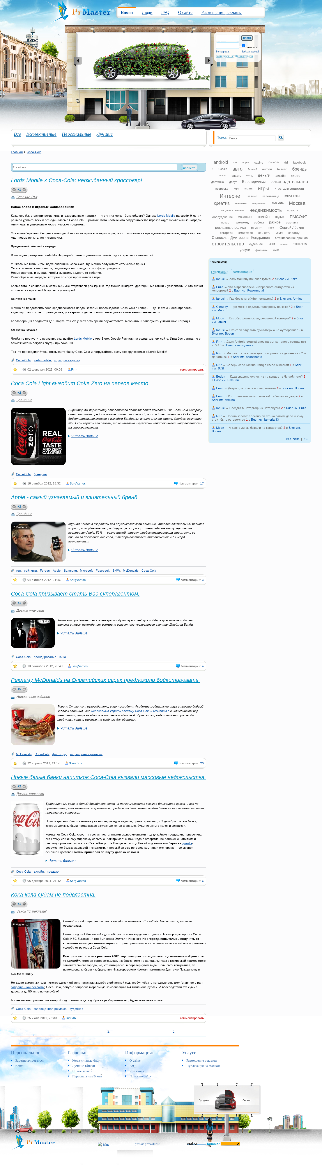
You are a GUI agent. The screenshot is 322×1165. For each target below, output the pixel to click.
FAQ (165, 12)
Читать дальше (84, 436)
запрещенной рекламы (27, 987)
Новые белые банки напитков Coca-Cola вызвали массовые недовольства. (108, 777)
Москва (297, 203)
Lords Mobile (166, 215)
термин (284, 244)
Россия (270, 228)
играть (248, 188)
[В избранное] (15, 369)
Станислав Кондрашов (291, 237)
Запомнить (251, 47)
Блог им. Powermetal (249, 290)
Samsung (70, 570)
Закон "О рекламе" (31, 911)
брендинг (40, 474)
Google (222, 169)
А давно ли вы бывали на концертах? (256, 427)
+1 (19, 189)
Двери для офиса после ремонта (252, 388)
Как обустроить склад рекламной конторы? (260, 318)
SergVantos (78, 483)
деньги (264, 175)
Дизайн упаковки (30, 610)
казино (252, 196)
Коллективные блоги (86, 1060)
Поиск (221, 137)
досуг (233, 182)
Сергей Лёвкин (292, 227)
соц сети (264, 232)
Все (17, 133)
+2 (19, 392)
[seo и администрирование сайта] (104, 1144)
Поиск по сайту (140, 1076)
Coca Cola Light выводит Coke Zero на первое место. (80, 383)
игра (236, 188)
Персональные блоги (87, 1076)
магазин (241, 203)
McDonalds (130, 570)
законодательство (289, 181)
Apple (57, 570)
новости (292, 210)
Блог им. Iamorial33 (265, 419)
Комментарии (242, 272)
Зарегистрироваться (29, 1060)
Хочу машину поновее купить (250, 279)
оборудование (222, 217)
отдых (280, 217)
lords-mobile (42, 360)
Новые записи (82, 1071)
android (221, 162)
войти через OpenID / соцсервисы (234, 56)
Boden (220, 376)
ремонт (256, 227)
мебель (278, 203)
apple (245, 162)
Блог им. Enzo (287, 279)
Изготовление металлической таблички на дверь (263, 396)
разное (275, 222)
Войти (19, 1065)
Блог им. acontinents (247, 356)
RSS (305, 439)
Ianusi (220, 279)
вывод (249, 175)
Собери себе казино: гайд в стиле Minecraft (257, 365)
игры (263, 188)
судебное (76, 1008)
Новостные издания (33, 697)
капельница (270, 196)
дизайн (187, 843)
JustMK (71, 1018)
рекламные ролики (230, 227)
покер (225, 222)
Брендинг (24, 400)
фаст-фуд (59, 754)
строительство (228, 244)
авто (237, 169)
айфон (267, 169)
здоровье (221, 188)
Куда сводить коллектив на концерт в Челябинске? (266, 376)
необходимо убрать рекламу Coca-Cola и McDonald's (130, 711)
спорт (279, 232)
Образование (245, 217)
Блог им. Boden (223, 333)
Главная (17, 152)
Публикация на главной (203, 1065)
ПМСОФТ (298, 216)
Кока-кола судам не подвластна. (53, 894)
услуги (245, 250)
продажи (53, 871)
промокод (242, 222)
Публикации (219, 272)
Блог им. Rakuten (226, 380)
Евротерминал (254, 182)
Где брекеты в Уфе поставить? (251, 298)
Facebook (103, 570)
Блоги (127, 12)
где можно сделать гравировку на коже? (261, 306)
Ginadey (222, 306)
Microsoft (86, 570)
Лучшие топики (83, 1065)
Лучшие (105, 133)
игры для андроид (67, 360)
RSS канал (136, 1071)
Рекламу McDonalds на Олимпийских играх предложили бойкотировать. (105, 680)
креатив (222, 203)
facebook (299, 162)
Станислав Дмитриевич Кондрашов (241, 237)
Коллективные (41, 133)
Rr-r (74, 369)
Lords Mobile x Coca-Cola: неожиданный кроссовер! (76, 180)
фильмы (261, 250)
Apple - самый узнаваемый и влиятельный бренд (74, 497)
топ (18, 570)
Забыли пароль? (250, 51)
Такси (271, 243)
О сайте (185, 12)
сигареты (226, 232)
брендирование (45, 657)
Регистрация (223, 51)
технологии (300, 243)
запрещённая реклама (86, 754)
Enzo (219, 287)
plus (13, 190)
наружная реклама (232, 210)
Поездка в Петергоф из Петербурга (254, 408)
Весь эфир (292, 439)
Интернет (231, 196)
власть (236, 175)
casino (258, 162)
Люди (147, 12)
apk (235, 162)
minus (25, 190)
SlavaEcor (76, 763)
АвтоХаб (252, 169)
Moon (220, 318)
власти (222, 175)
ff (212, 169)
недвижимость (265, 210)
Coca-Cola (34, 152)
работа (259, 222)
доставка (217, 182)
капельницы (292, 196)
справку (293, 232)
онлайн (264, 217)
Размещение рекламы (221, 12)
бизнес (282, 169)
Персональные (76, 133)
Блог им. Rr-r (26, 197)
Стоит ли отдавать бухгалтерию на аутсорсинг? (263, 330)
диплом (295, 175)
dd (286, 162)
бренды (300, 169)
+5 (19, 689)
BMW (116, 570)
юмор (276, 250)
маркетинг (259, 203)
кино (62, 657)
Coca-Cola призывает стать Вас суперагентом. (75, 594)
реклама (292, 222)
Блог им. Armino (291, 298)
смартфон (245, 232)
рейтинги (30, 570)
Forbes (45, 570)
